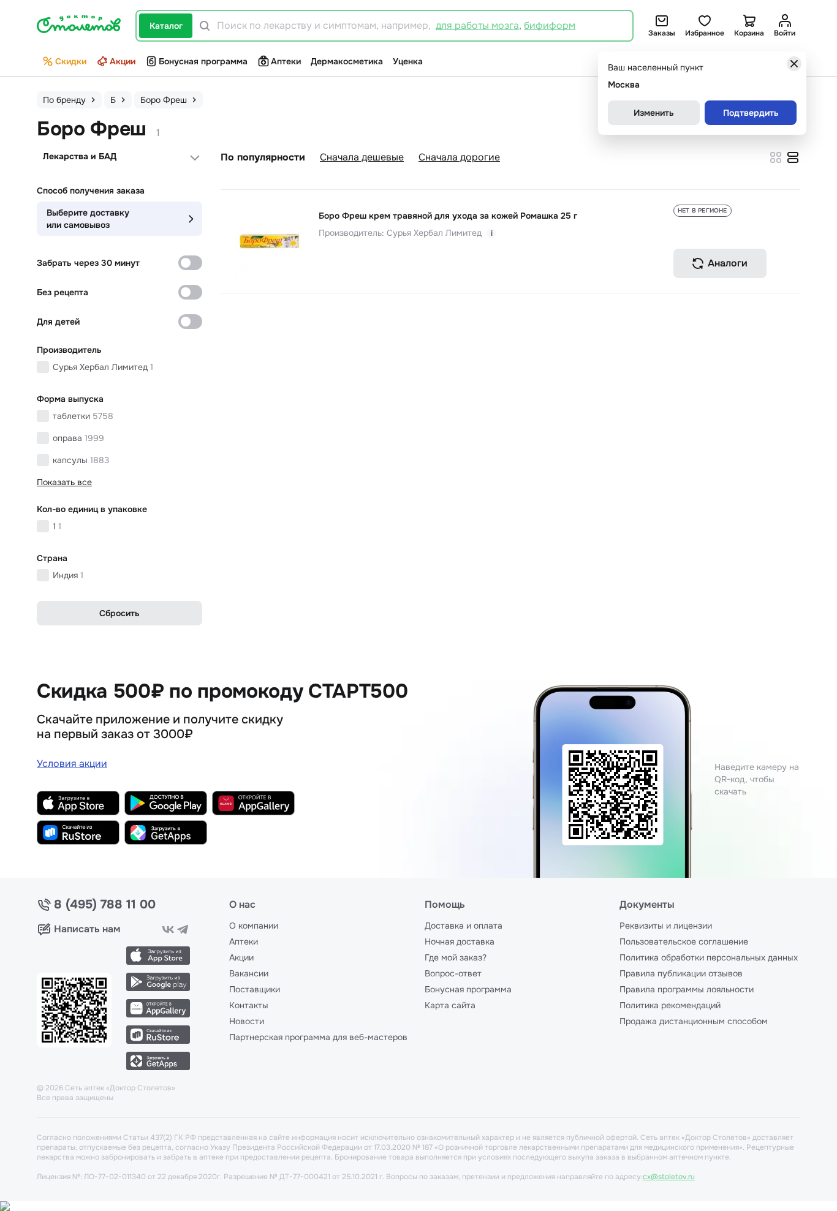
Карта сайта (450, 1005)
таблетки (83, 415)
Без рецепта (62, 292)
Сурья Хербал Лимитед (103, 366)
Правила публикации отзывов (681, 973)
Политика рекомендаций (670, 1005)
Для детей (58, 321)
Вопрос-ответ (453, 973)
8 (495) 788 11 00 (105, 904)
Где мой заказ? (456, 957)
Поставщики (254, 989)
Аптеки (286, 61)
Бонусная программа (203, 61)
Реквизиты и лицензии (665, 925)
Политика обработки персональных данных (708, 957)
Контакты (248, 1005)
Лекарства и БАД (79, 156)
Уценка (408, 61)
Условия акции (72, 763)
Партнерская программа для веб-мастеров (318, 1037)
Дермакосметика (347, 61)
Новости (246, 1021)
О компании (253, 925)
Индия (68, 575)
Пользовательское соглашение (683, 941)
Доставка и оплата (463, 925)
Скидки (70, 61)
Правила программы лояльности (686, 989)
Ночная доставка (459, 941)
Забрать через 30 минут (88, 262)
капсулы (81, 460)
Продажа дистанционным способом (693, 1021)
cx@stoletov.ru (669, 1177)
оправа (78, 437)
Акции (122, 61)
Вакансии (248, 973)
